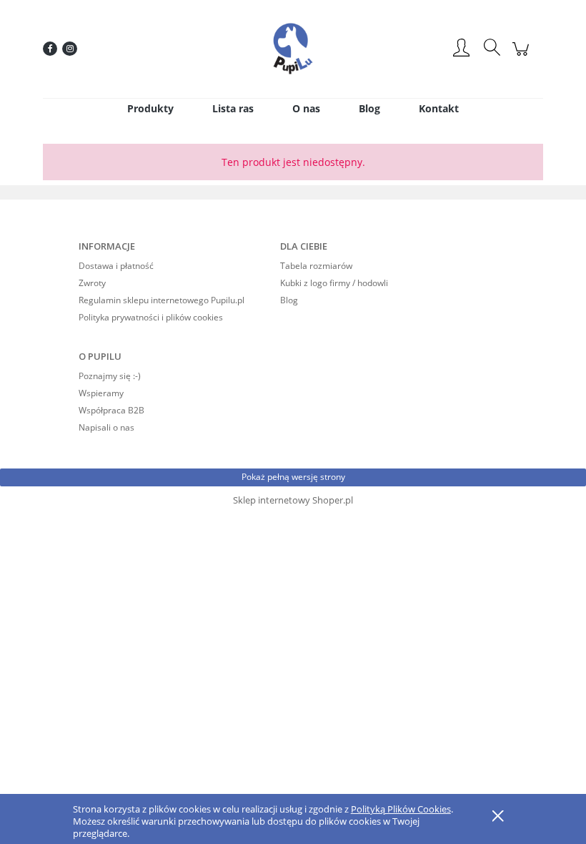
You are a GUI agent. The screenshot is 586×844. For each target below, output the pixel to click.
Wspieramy (101, 393)
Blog (289, 300)
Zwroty (92, 283)
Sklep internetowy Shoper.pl (293, 500)
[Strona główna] (293, 48)
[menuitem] (150, 108)
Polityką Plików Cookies (401, 809)
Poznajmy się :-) (110, 376)
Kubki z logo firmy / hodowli (334, 283)
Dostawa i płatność (116, 266)
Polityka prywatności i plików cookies (151, 317)
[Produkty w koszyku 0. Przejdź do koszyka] (523, 56)
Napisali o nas (106, 427)
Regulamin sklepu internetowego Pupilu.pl (161, 300)
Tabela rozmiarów (316, 266)
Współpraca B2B (111, 410)
